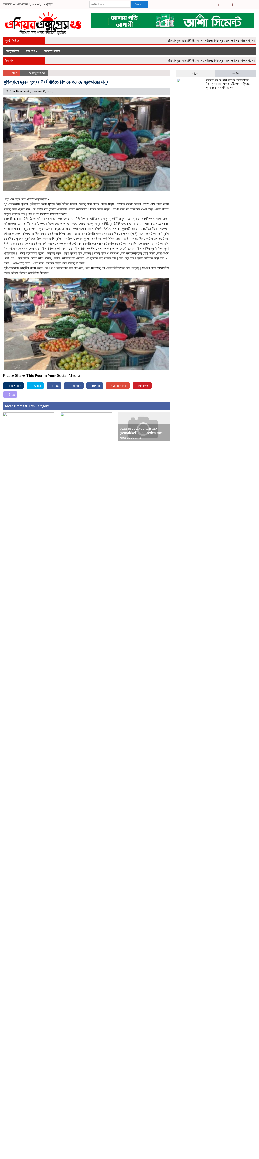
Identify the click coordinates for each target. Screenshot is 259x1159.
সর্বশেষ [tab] (195, 73)
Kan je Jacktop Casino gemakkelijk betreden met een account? (141, 432)
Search (139, 4)
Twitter (36, 385)
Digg (55, 385)
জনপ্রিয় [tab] (236, 73)
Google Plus (119, 385)
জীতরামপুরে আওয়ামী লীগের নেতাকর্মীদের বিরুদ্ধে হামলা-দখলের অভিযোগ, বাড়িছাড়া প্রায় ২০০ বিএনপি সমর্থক (228, 84)
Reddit (96, 385)
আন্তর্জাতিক (12, 51)
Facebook (14, 385)
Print (11, 394)
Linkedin (75, 385)
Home (12, 73)
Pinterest (143, 385)
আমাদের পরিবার (52, 51)
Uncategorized (35, 73)
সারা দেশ (30, 51)
